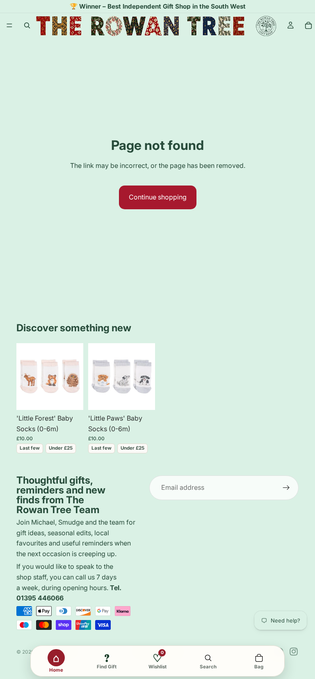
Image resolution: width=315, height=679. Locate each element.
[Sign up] (286, 487)
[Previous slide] (25, 377)
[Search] (27, 25)
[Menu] (9, 25)
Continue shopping (158, 197)
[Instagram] (294, 651)
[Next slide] (74, 377)
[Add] (70, 397)
